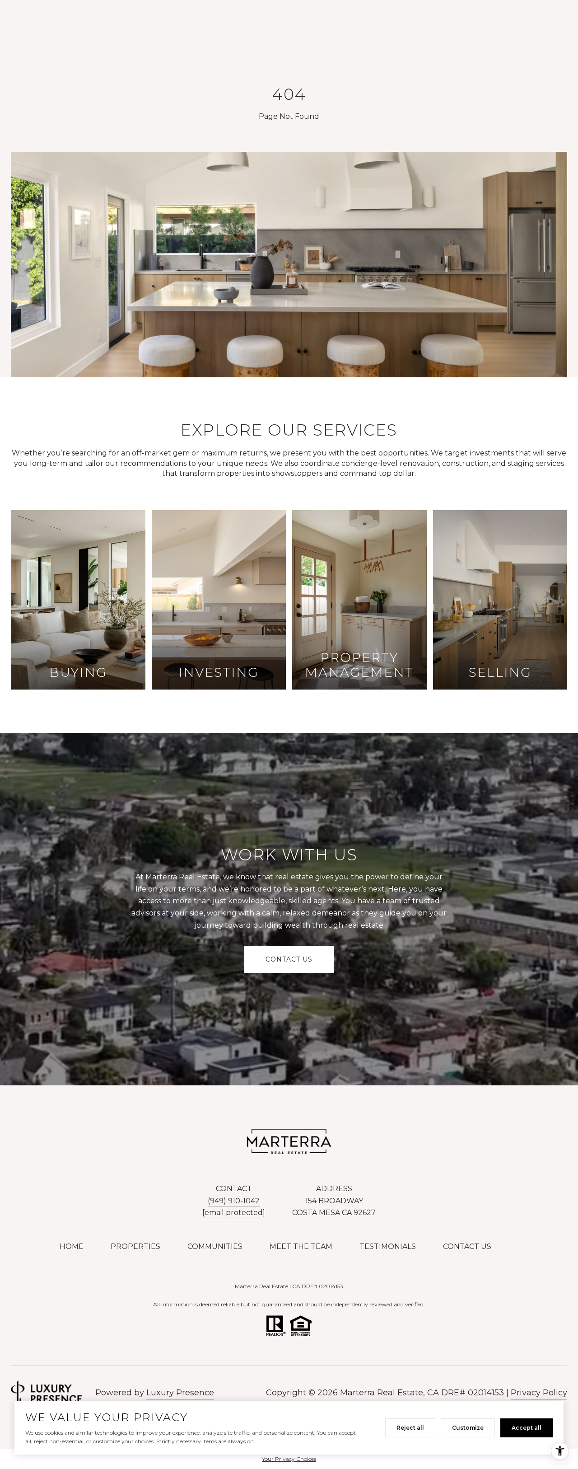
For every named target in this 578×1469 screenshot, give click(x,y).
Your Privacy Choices (289, 1458)
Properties (135, 1246)
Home (72, 1246)
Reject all (410, 1427)
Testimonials (387, 1246)
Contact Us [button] (289, 959)
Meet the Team (301, 1246)
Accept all (526, 1427)
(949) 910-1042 (234, 1201)
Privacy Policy (539, 1393)
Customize (468, 1427)
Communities (214, 1246)
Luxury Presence (180, 1393)
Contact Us (467, 1246)
